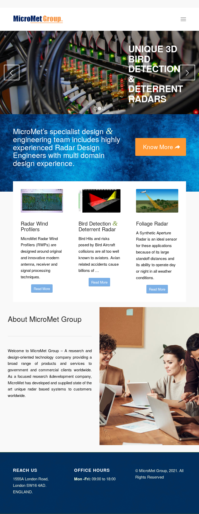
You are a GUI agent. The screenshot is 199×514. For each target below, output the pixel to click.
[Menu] (183, 19)
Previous (11, 72)
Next (187, 72)
